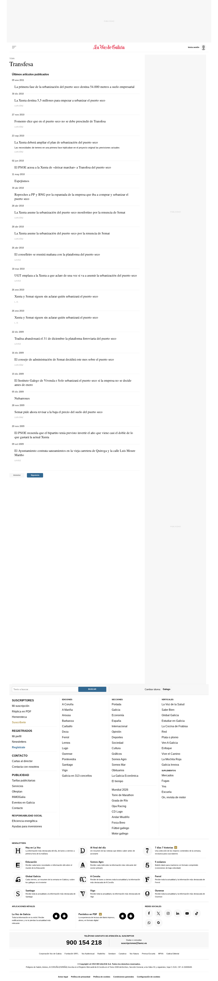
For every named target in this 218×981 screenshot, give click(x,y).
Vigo (65, 770)
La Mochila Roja (171, 759)
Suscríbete (19, 722)
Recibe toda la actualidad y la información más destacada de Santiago (50, 894)
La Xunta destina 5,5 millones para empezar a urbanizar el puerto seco (59, 100)
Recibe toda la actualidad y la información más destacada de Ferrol (180, 879)
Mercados (168, 775)
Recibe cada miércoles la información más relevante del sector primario (113, 865)
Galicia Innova (170, 764)
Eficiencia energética (24, 820)
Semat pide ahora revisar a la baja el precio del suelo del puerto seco (58, 412)
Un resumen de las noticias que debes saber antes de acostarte (112, 850)
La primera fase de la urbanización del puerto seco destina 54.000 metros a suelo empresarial (74, 86)
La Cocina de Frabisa (175, 726)
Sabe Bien (168, 709)
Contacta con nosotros (25, 766)
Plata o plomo (170, 737)
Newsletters (19, 741)
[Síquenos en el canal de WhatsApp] (149, 923)
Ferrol (65, 737)
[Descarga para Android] (64, 916)
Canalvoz (123, 954)
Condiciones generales (123, 977)
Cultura (116, 748)
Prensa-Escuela (148, 954)
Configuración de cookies (148, 977)
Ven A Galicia (170, 742)
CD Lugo (117, 811)
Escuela (167, 791)
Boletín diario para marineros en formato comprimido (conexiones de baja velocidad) (176, 865)
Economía (118, 715)
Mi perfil (16, 736)
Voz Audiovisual (88, 954)
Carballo (67, 726)
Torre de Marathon (123, 795)
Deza (65, 731)
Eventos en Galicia (23, 802)
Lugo (65, 748)
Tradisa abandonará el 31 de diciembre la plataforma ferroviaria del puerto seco (65, 338)
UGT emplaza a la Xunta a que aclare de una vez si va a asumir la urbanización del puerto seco (75, 275)
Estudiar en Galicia (173, 720)
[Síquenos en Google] (158, 923)
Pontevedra (69, 759)
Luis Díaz (18, 106)
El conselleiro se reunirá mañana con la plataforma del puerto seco (57, 254)
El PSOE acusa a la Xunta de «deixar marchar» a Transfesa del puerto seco (62, 167)
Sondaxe (112, 954)
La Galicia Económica (125, 775)
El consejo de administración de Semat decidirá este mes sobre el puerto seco (64, 359)
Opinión (116, 731)
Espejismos (21, 181)
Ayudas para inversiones (27, 826)
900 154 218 (84, 942)
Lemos (66, 742)
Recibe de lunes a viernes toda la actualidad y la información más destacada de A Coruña (115, 879)
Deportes (117, 737)
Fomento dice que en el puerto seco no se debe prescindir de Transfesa (60, 121)
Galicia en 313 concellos (77, 775)
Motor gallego (120, 833)
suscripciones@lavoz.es (134, 943)
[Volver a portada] (109, 47)
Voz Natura (134, 954)
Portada (116, 704)
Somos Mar (119, 764)
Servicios (17, 786)
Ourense (67, 753)
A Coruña (67, 704)
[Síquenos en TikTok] (197, 913)
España (116, 720)
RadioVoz (101, 954)
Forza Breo (118, 822)
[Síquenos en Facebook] (149, 913)
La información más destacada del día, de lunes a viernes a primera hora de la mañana (50, 850)
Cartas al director (22, 761)
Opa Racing (119, 806)
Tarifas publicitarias (23, 780)
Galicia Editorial (172, 954)
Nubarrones (22, 398)
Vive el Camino (171, 753)
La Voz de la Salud (173, 704)
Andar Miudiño (120, 817)
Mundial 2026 (120, 789)
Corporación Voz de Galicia (50, 954)
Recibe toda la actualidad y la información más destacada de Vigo (115, 894)
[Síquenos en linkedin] (178, 913)
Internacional (119, 726)
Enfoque (167, 748)
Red (164, 731)
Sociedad (117, 742)
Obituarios (118, 770)
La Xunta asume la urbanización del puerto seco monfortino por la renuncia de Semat (69, 212)
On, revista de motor (174, 797)
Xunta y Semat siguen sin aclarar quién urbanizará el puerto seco (56, 296)
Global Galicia (170, 715)
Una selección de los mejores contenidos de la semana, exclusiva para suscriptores (178, 850)
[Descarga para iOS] (56, 916)
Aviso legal (63, 977)
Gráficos (117, 753)
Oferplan (17, 791)
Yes (164, 786)
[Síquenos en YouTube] (187, 913)
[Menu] (14, 47)
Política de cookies (101, 977)
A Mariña (67, 709)
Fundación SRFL (72, 954)
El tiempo (117, 781)
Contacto (17, 807)
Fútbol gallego (120, 828)
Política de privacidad (80, 977)
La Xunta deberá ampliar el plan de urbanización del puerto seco (56, 142)
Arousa (66, 715)
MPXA (160, 954)
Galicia (116, 709)
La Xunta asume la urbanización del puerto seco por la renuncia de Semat (62, 233)
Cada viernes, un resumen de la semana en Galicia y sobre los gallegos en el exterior (50, 879)
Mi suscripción (20, 705)
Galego (166, 689)
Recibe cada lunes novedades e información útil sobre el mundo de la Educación (49, 865)
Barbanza (68, 720)
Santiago (67, 764)
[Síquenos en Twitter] (158, 913)
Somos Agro (119, 759)
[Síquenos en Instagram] (168, 913)
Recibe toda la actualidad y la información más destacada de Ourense (180, 894)
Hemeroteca (19, 716)
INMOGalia (18, 797)
